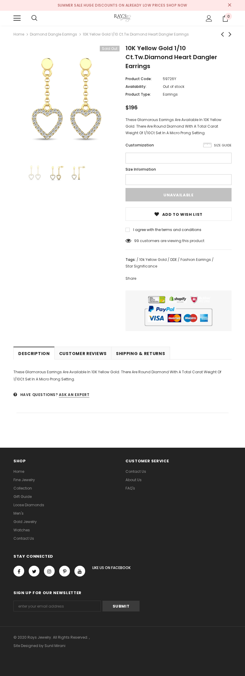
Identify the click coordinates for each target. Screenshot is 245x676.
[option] (66, 99)
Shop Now (176, 5)
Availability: (135, 86)
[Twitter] (34, 571)
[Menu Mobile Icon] (17, 18)
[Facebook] (18, 571)
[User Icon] (209, 18)
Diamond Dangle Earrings (53, 34)
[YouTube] (79, 571)
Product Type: (138, 94)
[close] (229, 5)
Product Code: (138, 78)
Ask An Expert (74, 394)
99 (136, 240)
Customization (139, 145)
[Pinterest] (64, 571)
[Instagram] (49, 571)
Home (18, 34)
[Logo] (122, 18)
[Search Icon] (34, 18)
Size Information (140, 169)
